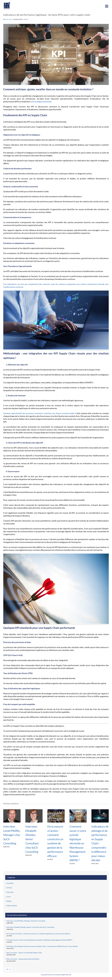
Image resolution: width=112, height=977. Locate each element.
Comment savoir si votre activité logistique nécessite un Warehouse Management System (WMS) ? (77, 843)
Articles (26, 19)
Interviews (10, 892)
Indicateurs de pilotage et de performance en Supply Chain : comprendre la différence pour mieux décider (42, 946)
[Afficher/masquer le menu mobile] (107, 6)
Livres (9, 897)
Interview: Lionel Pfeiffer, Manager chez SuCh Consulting (11, 835)
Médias (9, 901)
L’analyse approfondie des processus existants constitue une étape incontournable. (39, 413)
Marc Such (8, 19)
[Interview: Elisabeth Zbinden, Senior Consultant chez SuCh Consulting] (34, 810)
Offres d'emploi (12, 905)
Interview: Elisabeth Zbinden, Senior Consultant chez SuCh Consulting (32, 839)
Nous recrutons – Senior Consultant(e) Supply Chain (24, 953)
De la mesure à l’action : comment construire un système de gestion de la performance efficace (38, 934)
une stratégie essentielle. (41, 101)
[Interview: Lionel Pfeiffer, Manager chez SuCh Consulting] (12, 810)
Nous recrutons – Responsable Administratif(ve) (23, 959)
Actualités (10, 883)
